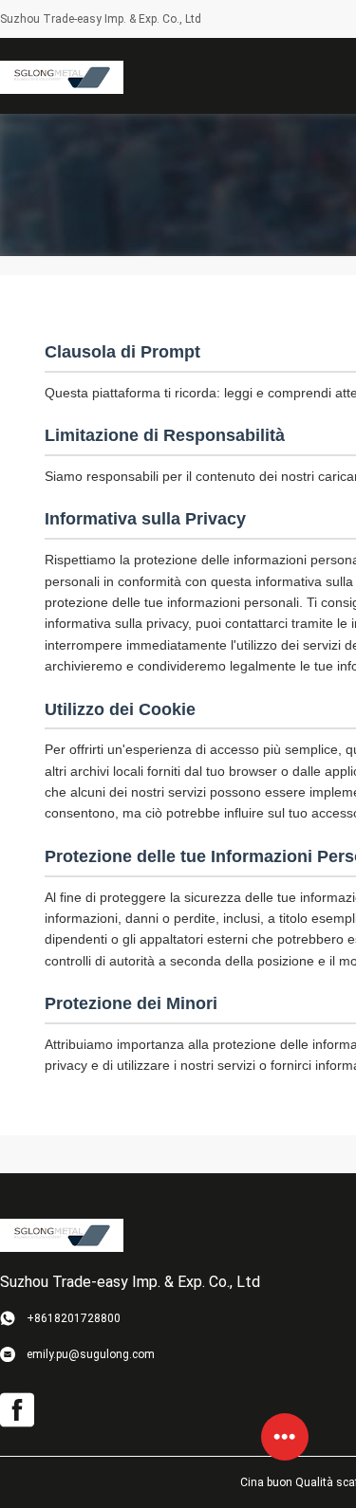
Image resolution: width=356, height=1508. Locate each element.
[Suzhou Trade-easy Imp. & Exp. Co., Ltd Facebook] (17, 1410)
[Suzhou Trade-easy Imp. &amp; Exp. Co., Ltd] (61, 75)
